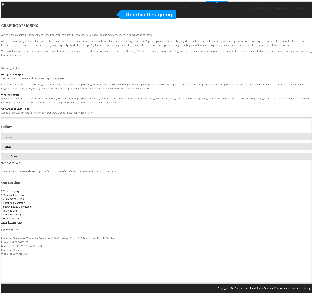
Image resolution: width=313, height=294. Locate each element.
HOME (182, 7)
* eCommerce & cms (12, 198)
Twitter (8, 146)
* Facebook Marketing (13, 202)
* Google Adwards (11, 218)
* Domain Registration (13, 194)
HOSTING (197, 7)
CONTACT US (304, 7)
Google (14, 156)
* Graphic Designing (11, 222)
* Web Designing (10, 191)
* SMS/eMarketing (11, 214)
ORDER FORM (283, 7)
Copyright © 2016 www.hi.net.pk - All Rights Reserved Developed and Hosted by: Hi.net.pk (265, 288)
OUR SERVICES (216, 7)
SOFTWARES (237, 7)
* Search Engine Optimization (16, 206)
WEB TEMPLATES (260, 7)
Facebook (9, 136)
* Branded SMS (9, 210)
